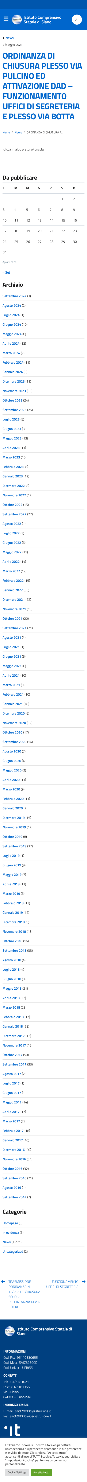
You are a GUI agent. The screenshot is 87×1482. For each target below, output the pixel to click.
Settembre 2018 (14, 950)
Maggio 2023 (12, 438)
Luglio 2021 (11, 646)
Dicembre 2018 (14, 921)
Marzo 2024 (11, 352)
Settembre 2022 (14, 514)
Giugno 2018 (12, 978)
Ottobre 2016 (12, 1168)
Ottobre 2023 (12, 400)
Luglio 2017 (11, 1083)
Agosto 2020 (12, 751)
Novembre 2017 (14, 1045)
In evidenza (11, 1232)
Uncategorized (13, 1251)
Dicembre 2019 (14, 817)
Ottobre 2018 (12, 940)
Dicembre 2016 (14, 1149)
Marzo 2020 (11, 789)
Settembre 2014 (14, 1197)
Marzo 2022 (11, 571)
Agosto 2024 (12, 305)
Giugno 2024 (12, 324)
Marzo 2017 (11, 1121)
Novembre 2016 (14, 1159)
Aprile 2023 (11, 447)
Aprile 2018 (11, 997)
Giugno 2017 (12, 1092)
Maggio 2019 (12, 874)
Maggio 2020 (12, 770)
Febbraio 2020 (13, 798)
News (9, 37)
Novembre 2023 (14, 390)
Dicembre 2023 (14, 381)
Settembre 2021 (14, 627)
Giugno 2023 (12, 428)
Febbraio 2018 (13, 1016)
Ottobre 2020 (12, 732)
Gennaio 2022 (13, 590)
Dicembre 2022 (14, 485)
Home (6, 132)
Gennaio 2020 (13, 808)
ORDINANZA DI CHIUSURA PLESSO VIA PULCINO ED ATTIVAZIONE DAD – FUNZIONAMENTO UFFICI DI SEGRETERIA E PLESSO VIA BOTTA (42, 86)
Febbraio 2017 (13, 1130)
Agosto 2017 (12, 1073)
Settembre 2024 (14, 295)
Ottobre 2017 (12, 1054)
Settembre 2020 (14, 741)
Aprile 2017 (11, 1111)
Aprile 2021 (11, 675)
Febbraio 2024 (13, 362)
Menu (6, 20)
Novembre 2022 (14, 495)
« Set (6, 272)
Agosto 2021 (12, 637)
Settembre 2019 (14, 846)
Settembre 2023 (14, 409)
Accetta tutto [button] (41, 1472)
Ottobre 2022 (12, 504)
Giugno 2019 (12, 865)
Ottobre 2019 (12, 836)
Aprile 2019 (11, 884)
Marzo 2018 (11, 1007)
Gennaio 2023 (13, 476)
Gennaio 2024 (13, 371)
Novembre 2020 (14, 722)
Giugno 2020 (12, 760)
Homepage (10, 1222)
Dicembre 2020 (14, 713)
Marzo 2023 (11, 457)
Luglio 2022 (11, 533)
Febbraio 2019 (13, 903)
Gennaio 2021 (13, 703)
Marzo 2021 (11, 684)
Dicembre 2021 (14, 599)
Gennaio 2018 (13, 1026)
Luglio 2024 (11, 314)
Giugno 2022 (12, 542)
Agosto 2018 (12, 959)
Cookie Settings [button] (17, 1472)
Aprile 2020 (11, 779)
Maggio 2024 (12, 333)
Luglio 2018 (11, 969)
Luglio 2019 (11, 855)
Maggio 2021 (12, 665)
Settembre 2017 (14, 1064)
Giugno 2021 (12, 656)
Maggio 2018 (12, 988)
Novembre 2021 (14, 608)
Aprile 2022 (11, 561)
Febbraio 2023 (13, 466)
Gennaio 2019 (13, 912)
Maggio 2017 (12, 1102)
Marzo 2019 (11, 893)
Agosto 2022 (12, 523)
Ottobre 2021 (12, 618)
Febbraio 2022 (13, 580)
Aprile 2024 (11, 343)
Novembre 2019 (14, 827)
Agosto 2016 (12, 1187)
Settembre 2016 (14, 1178)
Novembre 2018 (14, 931)
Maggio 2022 (12, 552)
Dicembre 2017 (14, 1035)
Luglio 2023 (11, 419)
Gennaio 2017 (13, 1140)
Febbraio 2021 (13, 694)
